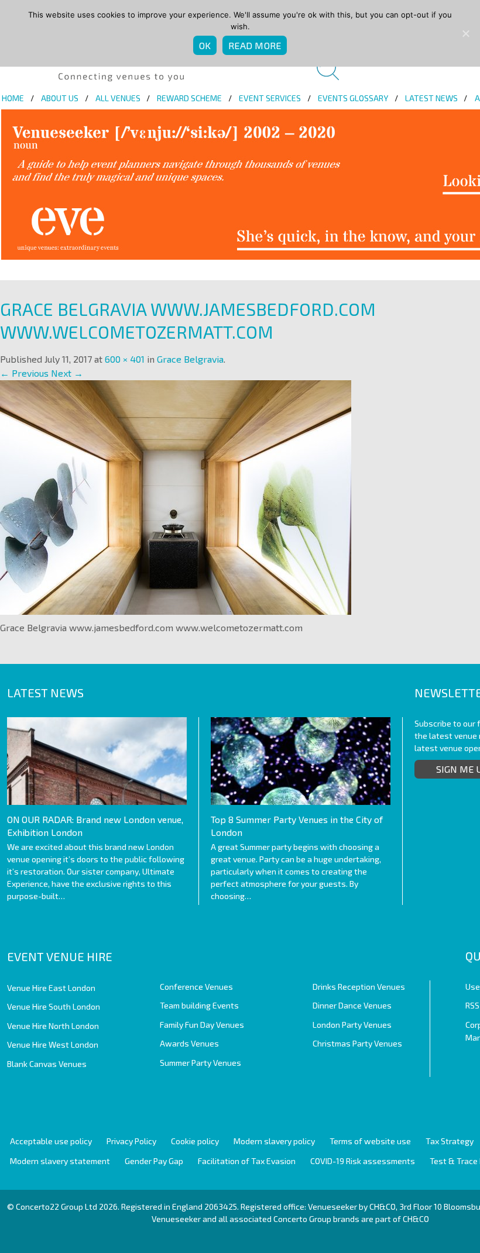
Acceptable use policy (51, 1141)
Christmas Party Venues (357, 1043)
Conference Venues (196, 987)
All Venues (117, 98)
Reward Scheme (189, 98)
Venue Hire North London (53, 1026)
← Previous (24, 372)
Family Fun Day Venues (202, 1025)
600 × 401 (125, 358)
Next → (67, 372)
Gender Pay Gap (154, 1161)
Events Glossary (353, 98)
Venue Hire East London (51, 988)
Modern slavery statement (60, 1161)
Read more (254, 45)
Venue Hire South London (53, 1006)
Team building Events (199, 1005)
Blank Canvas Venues (47, 1064)
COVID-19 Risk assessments (362, 1161)
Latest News (431, 98)
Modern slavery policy (274, 1141)
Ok (205, 45)
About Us (59, 98)
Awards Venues (189, 1043)
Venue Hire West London (52, 1044)
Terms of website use (370, 1141)
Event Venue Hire (59, 956)
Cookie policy (195, 1141)
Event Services (270, 98)
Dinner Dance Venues (352, 1005)
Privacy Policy (131, 1141)
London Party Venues (352, 1025)
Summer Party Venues (200, 1063)
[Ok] (465, 33)
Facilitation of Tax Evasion (247, 1161)
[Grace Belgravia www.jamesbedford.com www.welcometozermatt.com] (175, 495)
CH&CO (416, 1219)
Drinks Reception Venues (359, 987)
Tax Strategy (450, 1141)
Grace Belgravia (190, 358)
